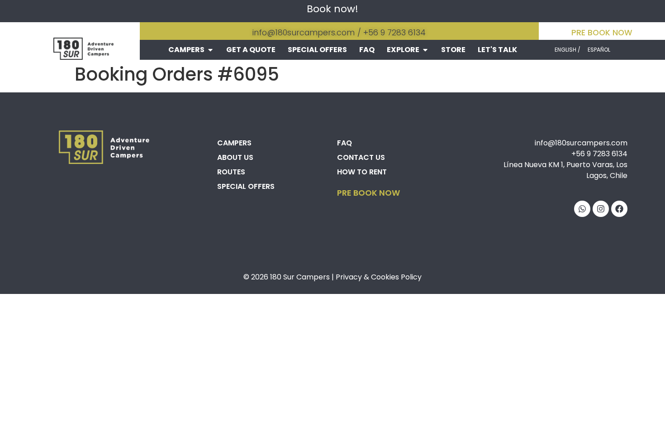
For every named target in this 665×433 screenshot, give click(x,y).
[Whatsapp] (582, 209)
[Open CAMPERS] (210, 49)
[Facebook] (619, 209)
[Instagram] (601, 209)
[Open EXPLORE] (425, 49)
